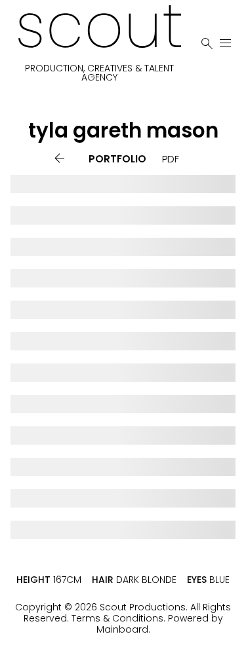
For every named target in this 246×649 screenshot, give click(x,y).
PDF (170, 159)
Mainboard (122, 629)
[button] (62, 159)
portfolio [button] (117, 159)
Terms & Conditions (117, 618)
